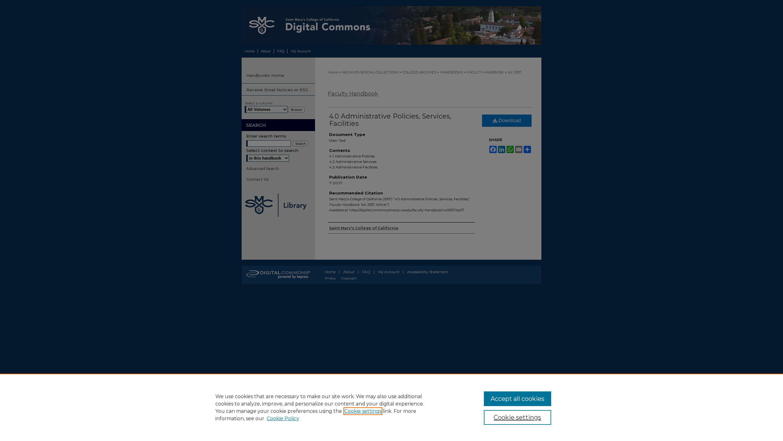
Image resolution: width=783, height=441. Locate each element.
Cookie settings (362, 411)
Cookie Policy (283, 418)
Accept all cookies (517, 398)
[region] (391, 407)
